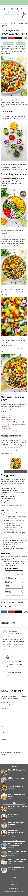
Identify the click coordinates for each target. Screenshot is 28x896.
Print (15, 471)
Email (3, 732)
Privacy (22, 891)
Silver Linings (13, 815)
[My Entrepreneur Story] (4, 870)
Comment (4, 708)
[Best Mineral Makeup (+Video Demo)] (4, 846)
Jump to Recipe (9, 43)
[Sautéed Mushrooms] (4, 788)
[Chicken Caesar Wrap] (4, 780)
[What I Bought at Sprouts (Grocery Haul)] (4, 854)
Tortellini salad (6, 428)
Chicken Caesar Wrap (16, 778)
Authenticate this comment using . (12, 753)
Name (3, 726)
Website (3, 739)
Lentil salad (5, 426)
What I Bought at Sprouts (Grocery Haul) (17, 852)
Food (7, 23)
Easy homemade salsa (9, 419)
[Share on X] (18, 38)
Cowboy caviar (7, 417)
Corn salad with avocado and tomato (13, 424)
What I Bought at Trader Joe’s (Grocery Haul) (17, 860)
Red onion (8, 518)
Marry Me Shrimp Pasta (17, 770)
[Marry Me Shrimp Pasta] (4, 772)
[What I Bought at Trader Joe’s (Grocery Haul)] (4, 862)
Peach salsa (6, 415)
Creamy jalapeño (7, 422)
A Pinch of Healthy (14, 13)
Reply (5, 649)
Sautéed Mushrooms (15, 786)
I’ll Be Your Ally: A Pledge (17, 806)
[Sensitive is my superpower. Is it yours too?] (4, 833)
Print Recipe (20, 43)
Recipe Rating (5, 702)
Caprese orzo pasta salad (10, 431)
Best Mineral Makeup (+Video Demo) (15, 844)
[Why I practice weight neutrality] (4, 825)
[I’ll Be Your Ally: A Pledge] (4, 809)
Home (3, 23)
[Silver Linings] (4, 817)
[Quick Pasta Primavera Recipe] (4, 797)
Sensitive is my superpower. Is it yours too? (16, 832)
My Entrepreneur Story (16, 868)
